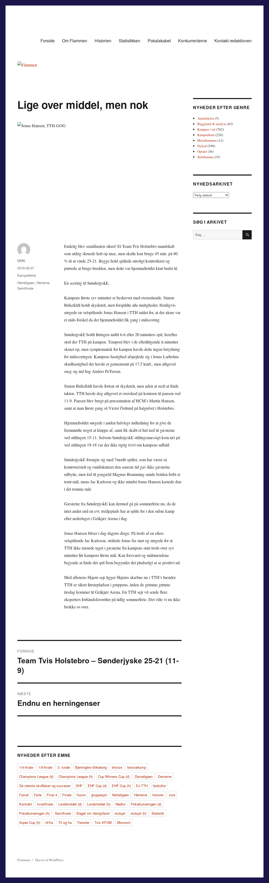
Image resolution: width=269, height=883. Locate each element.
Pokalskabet (159, 41)
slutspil (120, 813)
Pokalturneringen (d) (146, 804)
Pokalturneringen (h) (34, 813)
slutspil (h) (138, 813)
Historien (103, 41)
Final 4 (52, 794)
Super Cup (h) (29, 822)
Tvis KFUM (103, 822)
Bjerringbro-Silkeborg (91, 767)
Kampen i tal (206, 129)
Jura (172, 794)
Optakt (202, 151)
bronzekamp (136, 767)
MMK (21, 260)
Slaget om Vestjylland (92, 813)
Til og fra (65, 822)
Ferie (38, 794)
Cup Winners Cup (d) (114, 776)
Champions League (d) (36, 776)
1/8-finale (45, 767)
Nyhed (202, 145)
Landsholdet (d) (70, 804)
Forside (47, 41)
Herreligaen (25, 282)
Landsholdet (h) (98, 804)
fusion (81, 794)
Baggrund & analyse (211, 123)
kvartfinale (45, 804)
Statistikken (129, 41)
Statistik (158, 813)
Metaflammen (207, 140)
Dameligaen (144, 776)
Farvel (24, 794)
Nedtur (121, 804)
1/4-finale (26, 767)
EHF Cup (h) (121, 785)
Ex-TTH (142, 785)
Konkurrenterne (192, 41)
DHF (79, 785)
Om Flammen (74, 41)
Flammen (23, 860)
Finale (66, 794)
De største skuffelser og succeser (44, 785)
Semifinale (25, 288)
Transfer (83, 822)
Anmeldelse (205, 118)
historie (157, 794)
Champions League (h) (76, 776)
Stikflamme (205, 157)
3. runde (64, 767)
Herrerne (43, 282)
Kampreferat (26, 275)
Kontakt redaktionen (233, 41)
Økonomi (124, 822)
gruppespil (99, 794)
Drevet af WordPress (49, 860)
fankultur (159, 785)
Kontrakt (25, 804)
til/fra (49, 822)
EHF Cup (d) (97, 785)
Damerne (165, 776)
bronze (117, 767)
